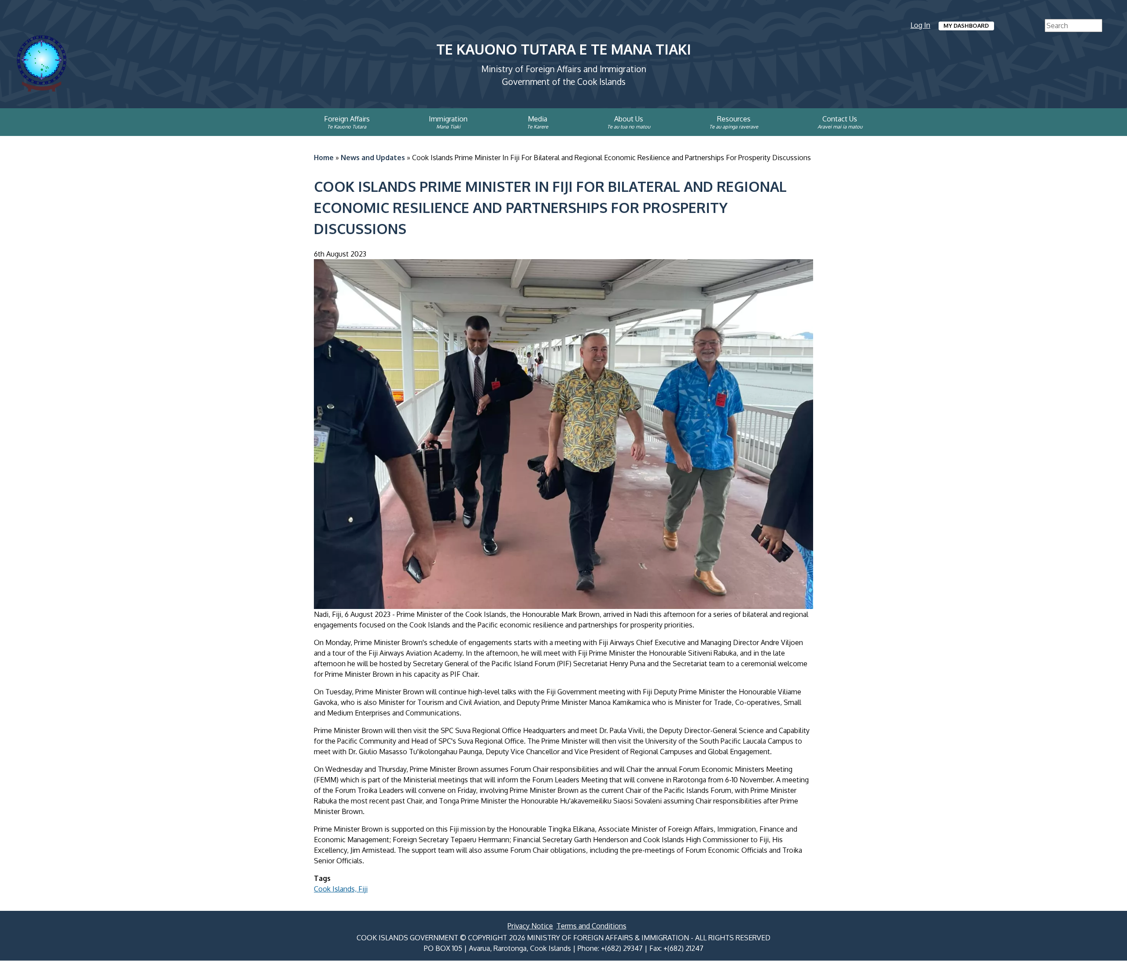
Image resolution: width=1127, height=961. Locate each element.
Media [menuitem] (537, 118)
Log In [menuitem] (920, 25)
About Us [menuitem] (628, 118)
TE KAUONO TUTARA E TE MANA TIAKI (563, 49)
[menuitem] (265, 122)
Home (324, 157)
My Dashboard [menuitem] (966, 25)
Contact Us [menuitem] (839, 118)
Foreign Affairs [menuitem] (347, 118)
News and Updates (373, 157)
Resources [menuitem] (734, 118)
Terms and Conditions (591, 925)
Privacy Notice (530, 925)
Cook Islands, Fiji (341, 888)
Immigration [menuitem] (448, 118)
